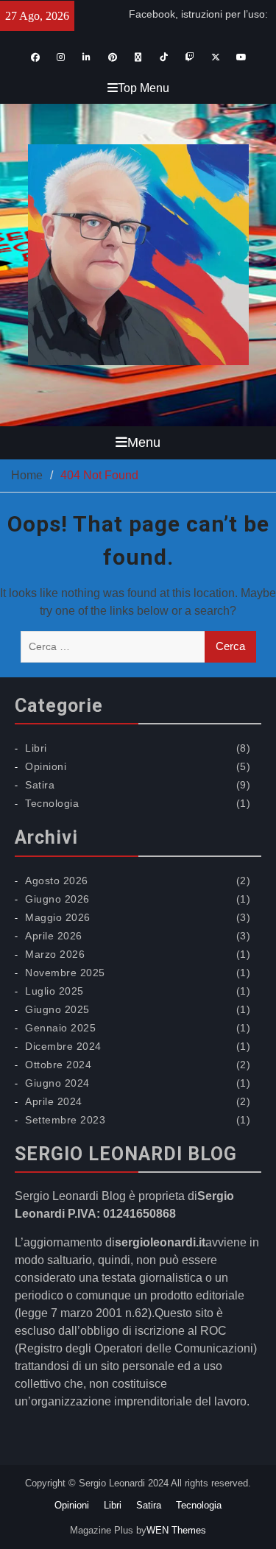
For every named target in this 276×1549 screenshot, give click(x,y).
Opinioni (45, 766)
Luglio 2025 (54, 991)
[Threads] (138, 57)
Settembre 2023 (65, 1120)
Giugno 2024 (57, 1083)
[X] (215, 57)
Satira (39, 785)
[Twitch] (189, 57)
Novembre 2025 (65, 972)
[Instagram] (61, 57)
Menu (143, 442)
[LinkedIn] (86, 57)
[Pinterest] (112, 57)
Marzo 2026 (55, 954)
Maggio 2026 (58, 917)
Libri (36, 748)
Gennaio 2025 (60, 1028)
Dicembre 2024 (63, 1046)
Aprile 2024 (53, 1101)
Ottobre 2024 (58, 1064)
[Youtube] (241, 57)
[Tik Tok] (164, 57)
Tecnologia (52, 803)
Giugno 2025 (57, 1009)
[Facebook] (35, 57)
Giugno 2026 (57, 899)
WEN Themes (176, 1530)
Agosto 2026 (56, 880)
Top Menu (143, 88)
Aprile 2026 (53, 936)
